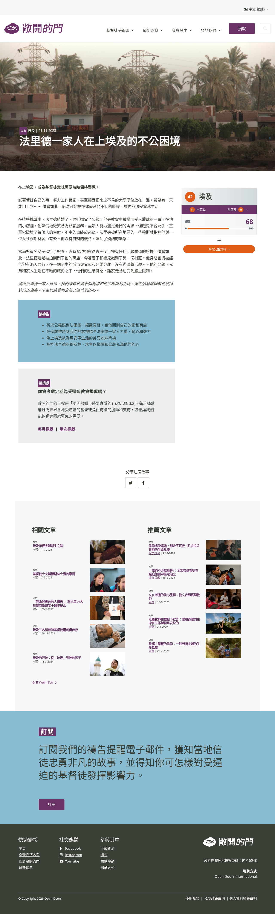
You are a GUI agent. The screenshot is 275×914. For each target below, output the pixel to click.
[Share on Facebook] (143, 482)
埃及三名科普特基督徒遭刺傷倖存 (55, 630)
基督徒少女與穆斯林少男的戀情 (54, 574)
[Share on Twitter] (130, 482)
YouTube (72, 861)
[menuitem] (256, 9)
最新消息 (26, 867)
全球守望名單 (29, 854)
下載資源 (107, 848)
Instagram (73, 854)
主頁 (22, 848)
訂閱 (51, 804)
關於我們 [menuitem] (209, 30)
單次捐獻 (67, 429)
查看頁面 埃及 (42, 682)
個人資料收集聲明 (243, 898)
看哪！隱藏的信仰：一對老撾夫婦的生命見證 (174, 645)
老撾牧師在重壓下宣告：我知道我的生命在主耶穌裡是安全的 (174, 621)
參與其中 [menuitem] (180, 30)
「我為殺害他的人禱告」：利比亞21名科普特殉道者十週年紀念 (58, 603)
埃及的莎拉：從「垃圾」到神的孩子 (57, 658)
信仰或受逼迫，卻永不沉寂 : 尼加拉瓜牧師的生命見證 (174, 547)
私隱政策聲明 (214, 898)
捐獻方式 (107, 867)
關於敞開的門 (29, 861)
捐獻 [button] (242, 28)
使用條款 (192, 898)
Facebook (73, 848)
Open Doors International (236, 876)
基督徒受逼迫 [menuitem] (118, 30)
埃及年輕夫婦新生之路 (48, 546)
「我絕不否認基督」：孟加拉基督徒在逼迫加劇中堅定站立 (173, 572)
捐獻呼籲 (107, 861)
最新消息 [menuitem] (151, 30)
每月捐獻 (45, 429)
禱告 (104, 854)
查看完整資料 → (219, 249)
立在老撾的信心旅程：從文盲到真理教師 (174, 597)
